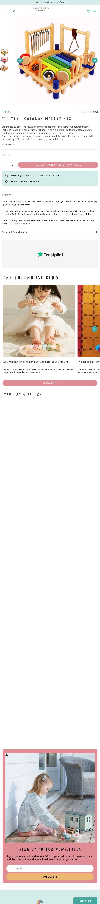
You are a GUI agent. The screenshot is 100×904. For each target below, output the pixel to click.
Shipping (6, 194)
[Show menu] (5, 11)
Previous (20, 60)
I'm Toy (6, 111)
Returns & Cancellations (14, 232)
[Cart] (95, 11)
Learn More (54, 175)
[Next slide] (94, 329)
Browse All (50, 383)
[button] (85, 900)
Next (95, 60)
